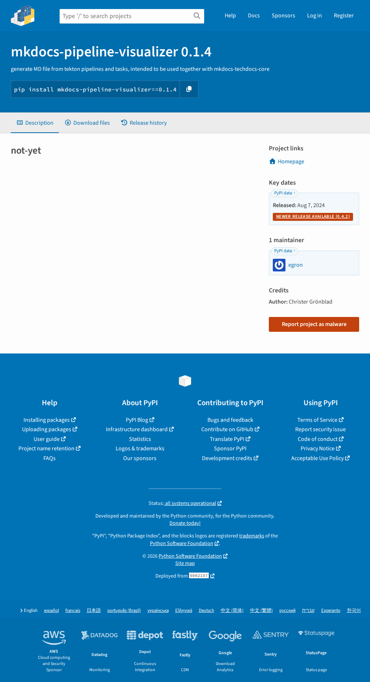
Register (344, 16)
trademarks (251, 536)
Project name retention (46, 448)
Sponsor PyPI (230, 448)
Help (230, 16)
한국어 (354, 611)
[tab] (35, 123)
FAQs (49, 458)
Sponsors (283, 16)
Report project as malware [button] (314, 324)
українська (158, 611)
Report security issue (320, 429)
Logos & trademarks (140, 448)
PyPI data (283, 193)
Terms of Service (317, 420)
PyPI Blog (137, 420)
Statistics (140, 439)
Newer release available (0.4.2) (313, 216)
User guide (47, 439)
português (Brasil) (124, 611)
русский (287, 611)
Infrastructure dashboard (137, 429)
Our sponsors (139, 458)
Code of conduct (317, 439)
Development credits (227, 458)
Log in (314, 16)
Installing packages (46, 420)
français (72, 611)
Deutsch (206, 611)
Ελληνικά (183, 611)
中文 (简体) (232, 611)
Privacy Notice (318, 448)
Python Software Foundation (181, 543)
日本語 (94, 611)
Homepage (291, 162)
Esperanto (330, 611)
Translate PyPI (227, 439)
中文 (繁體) (261, 611)
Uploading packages (46, 429)
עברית (308, 611)
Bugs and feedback (230, 420)
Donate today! (185, 523)
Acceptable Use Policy (317, 458)
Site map (185, 563)
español (51, 611)
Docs (254, 16)
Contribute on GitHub (227, 429)
